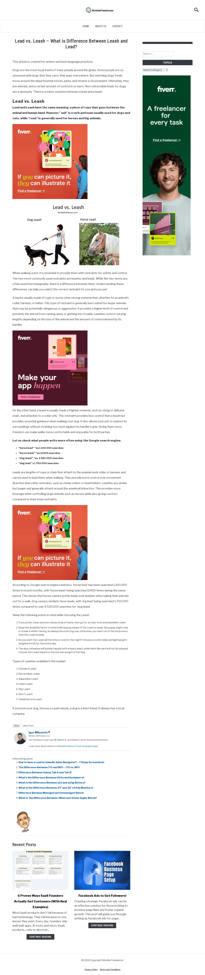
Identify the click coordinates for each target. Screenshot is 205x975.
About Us (100, 26)
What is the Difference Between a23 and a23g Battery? (51, 782)
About (16, 726)
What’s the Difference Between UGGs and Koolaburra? (51, 777)
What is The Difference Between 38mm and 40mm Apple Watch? (57, 798)
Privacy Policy (91, 969)
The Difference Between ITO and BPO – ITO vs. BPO (49, 767)
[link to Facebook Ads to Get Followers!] (102, 870)
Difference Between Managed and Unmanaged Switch (51, 792)
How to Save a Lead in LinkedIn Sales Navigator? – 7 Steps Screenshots (61, 762)
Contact (117, 26)
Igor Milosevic (38, 732)
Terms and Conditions (110, 969)
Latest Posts (28, 726)
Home (86, 26)
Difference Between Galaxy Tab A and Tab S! (45, 772)
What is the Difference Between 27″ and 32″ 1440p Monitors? (55, 787)
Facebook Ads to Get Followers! (102, 895)
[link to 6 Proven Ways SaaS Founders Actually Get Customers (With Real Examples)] (40, 870)
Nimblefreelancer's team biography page (77, 746)
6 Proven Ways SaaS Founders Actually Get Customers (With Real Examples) (40, 901)
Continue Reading (40, 936)
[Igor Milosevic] (20, 743)
